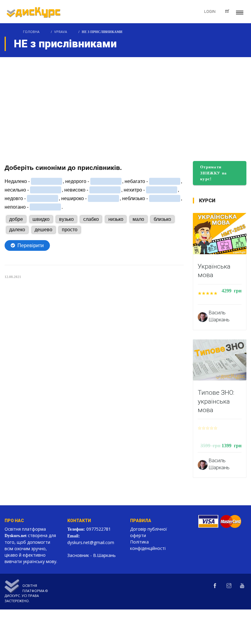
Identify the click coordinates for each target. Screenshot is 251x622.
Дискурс (12, 608)
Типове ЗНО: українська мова (216, 401)
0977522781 (101, 535)
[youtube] (242, 598)
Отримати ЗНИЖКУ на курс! (213, 172)
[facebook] (215, 598)
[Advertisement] (125, 103)
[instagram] (229, 598)
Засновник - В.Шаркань (91, 561)
